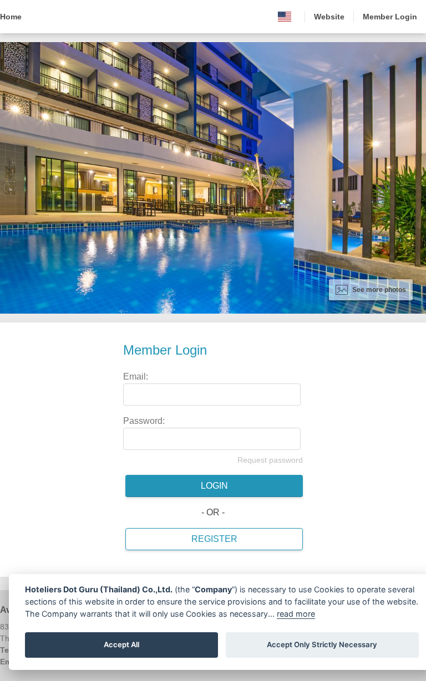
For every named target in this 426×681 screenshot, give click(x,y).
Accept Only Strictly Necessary (322, 644)
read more (296, 613)
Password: (144, 421)
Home (11, 16)
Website (329, 16)
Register (214, 539)
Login (214, 485)
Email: (135, 376)
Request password (270, 459)
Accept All (121, 644)
